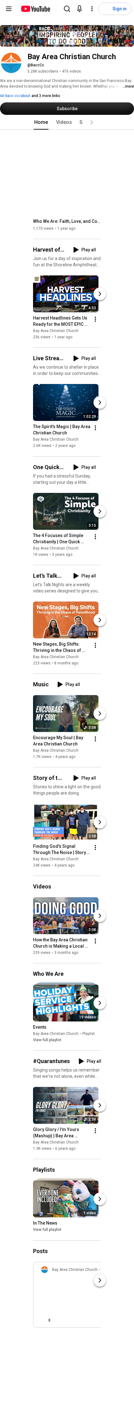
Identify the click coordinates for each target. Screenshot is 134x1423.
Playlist (88, 1033)
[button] (91, 122)
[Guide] (8, 9)
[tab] (41, 122)
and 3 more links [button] (45, 96)
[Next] (99, 294)
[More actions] (95, 319)
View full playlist (47, 1040)
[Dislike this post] (58, 1320)
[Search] (67, 9)
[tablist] (67, 122)
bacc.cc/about (17, 96)
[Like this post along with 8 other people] (43, 1320)
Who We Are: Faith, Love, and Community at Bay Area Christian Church (67, 221)
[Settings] (92, 9)
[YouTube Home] (35, 9)
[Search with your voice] (79, 9)
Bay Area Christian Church (56, 331)
